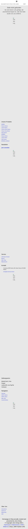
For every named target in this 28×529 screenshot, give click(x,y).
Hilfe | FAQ (3, 398)
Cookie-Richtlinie (4, 400)
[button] (16, 1)
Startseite (3, 393)
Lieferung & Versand (5, 256)
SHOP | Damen (4, 395)
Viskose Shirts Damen (5, 129)
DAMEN (3, 124)
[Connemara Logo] (5, 1)
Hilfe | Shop (3, 260)
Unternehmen (4, 509)
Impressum (3, 510)
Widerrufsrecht (4, 261)
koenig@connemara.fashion (8, 271)
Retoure (2, 258)
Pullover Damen (4, 126)
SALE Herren (4, 139)
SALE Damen (4, 132)
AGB (2, 514)
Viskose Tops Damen (5, 131)
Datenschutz (3, 512)
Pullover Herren (4, 136)
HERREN (3, 134)
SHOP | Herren (4, 396)
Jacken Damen (4, 127)
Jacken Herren (4, 137)
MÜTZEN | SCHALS (5, 141)
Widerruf (5, 526)
